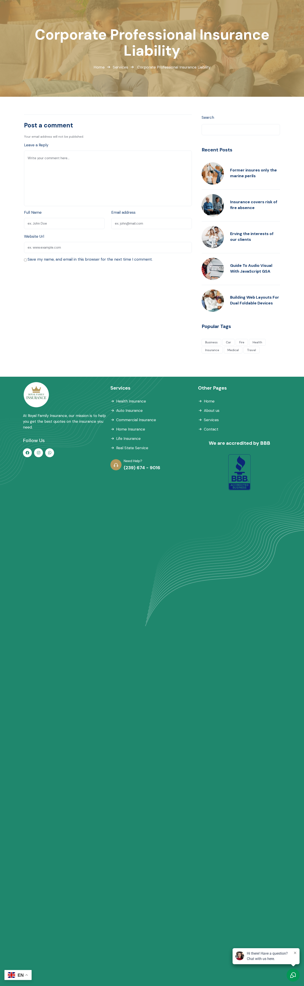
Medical (233, 350)
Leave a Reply (36, 145)
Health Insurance (131, 401)
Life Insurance (128, 438)
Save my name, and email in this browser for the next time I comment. (90, 259)
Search (208, 117)
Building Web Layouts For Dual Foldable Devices (254, 300)
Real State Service (132, 447)
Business (211, 342)
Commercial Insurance (136, 419)
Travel (251, 350)
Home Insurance (130, 429)
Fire (241, 342)
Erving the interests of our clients (252, 236)
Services (120, 67)
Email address (123, 212)
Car (228, 342)
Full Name (33, 212)
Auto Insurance (129, 410)
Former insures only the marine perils (253, 173)
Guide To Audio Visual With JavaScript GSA (251, 268)
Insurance (212, 350)
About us (211, 410)
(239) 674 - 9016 (142, 468)
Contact (211, 429)
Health (257, 342)
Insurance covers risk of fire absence (253, 204)
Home (99, 67)
